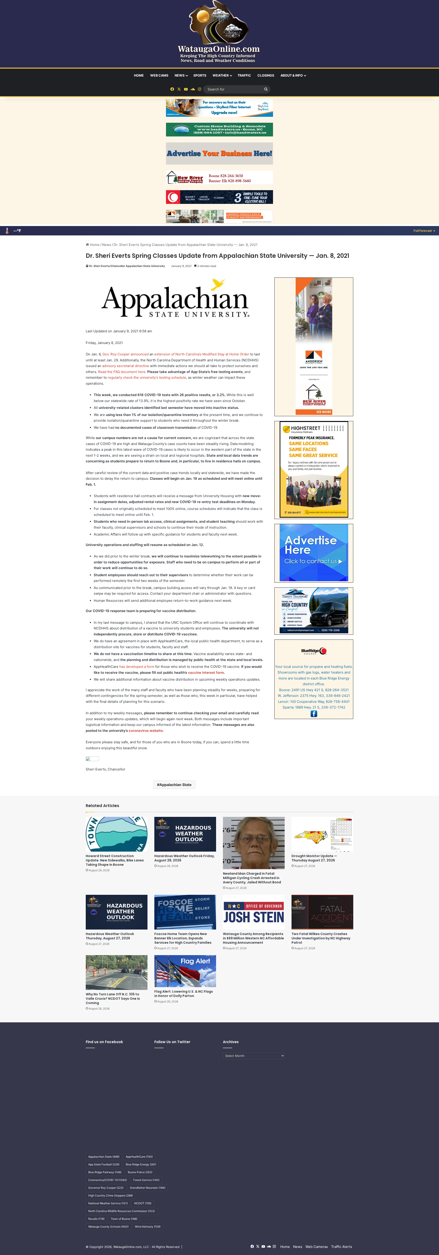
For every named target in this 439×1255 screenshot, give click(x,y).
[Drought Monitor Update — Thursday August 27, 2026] (322, 834)
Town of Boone (124, 1218)
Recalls (96, 1218)
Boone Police (140, 1172)
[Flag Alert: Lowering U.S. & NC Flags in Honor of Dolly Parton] (185, 971)
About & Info (292, 75)
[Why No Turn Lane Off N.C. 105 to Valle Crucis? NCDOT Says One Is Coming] (116, 972)
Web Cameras (316, 1246)
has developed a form (136, 666)
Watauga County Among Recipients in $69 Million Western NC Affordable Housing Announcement (253, 938)
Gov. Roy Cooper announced (125, 354)
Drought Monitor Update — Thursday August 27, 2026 (314, 858)
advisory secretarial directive (125, 366)
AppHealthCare (139, 1156)
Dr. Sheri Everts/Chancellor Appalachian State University (127, 266)
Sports (199, 75)
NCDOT (142, 1203)
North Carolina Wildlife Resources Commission (121, 1211)
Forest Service (146, 1180)
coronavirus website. (146, 730)
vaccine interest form (206, 672)
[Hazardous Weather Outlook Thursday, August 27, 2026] (116, 912)
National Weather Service (108, 1203)
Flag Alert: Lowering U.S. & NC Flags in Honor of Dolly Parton (183, 993)
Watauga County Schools (108, 1226)
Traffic (244, 75)
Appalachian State (175, 784)
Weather (221, 75)
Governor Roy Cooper (105, 1187)
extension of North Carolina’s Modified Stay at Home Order (201, 354)
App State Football (103, 1164)
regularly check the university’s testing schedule (147, 377)
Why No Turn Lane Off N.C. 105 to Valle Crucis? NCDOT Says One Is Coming (113, 998)
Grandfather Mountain (147, 1187)
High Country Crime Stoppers (110, 1195)
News (180, 75)
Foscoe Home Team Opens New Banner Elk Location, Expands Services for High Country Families (182, 938)
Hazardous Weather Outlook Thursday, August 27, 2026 (110, 936)
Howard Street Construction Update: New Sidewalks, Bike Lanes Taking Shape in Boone (115, 860)
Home (139, 75)
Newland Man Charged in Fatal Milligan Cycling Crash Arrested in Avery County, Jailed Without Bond (252, 878)
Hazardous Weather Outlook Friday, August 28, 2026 (184, 858)
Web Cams (159, 75)
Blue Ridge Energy (141, 1164)
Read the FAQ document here (121, 372)
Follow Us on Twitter (172, 1041)
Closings (265, 75)
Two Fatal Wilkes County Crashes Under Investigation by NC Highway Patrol (321, 938)
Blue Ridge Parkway (104, 1172)
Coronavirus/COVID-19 (107, 1180)
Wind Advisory (148, 1226)
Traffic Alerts (341, 1246)
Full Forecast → (424, 230)
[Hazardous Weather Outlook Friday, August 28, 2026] (185, 834)
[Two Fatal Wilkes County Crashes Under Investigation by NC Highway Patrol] (322, 912)
